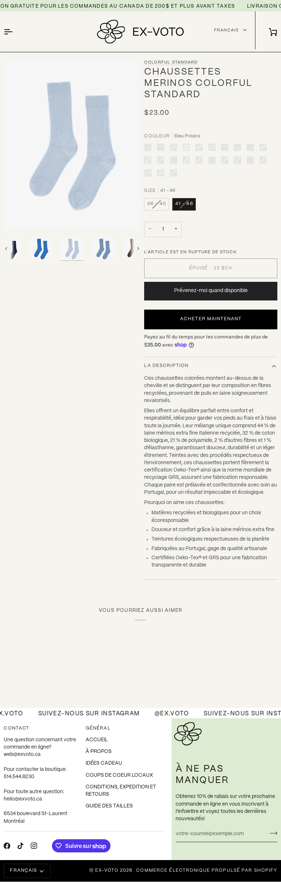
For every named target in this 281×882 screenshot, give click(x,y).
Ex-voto (107, 870)
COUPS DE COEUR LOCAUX (119, 775)
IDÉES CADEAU (104, 763)
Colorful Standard (171, 62)
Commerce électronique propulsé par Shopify (206, 870)
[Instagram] (34, 846)
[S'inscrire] (271, 833)
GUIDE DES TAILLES (109, 806)
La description (166, 366)
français (23, 870)
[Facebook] (7, 846)
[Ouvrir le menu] (15, 31)
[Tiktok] (20, 846)
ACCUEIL (97, 740)
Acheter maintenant (210, 319)
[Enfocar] (17, 215)
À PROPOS (99, 751)
